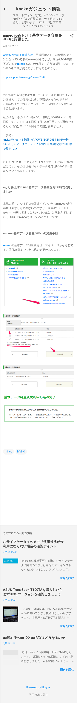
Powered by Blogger (38, 687)
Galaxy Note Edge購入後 (18, 55)
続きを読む (67, 578)
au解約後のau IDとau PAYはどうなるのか (34, 638)
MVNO (21, 451)
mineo (8, 451)
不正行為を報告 (38, 694)
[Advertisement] (38, 493)
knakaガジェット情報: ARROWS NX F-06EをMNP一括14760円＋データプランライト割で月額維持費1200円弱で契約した (38, 144)
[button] (72, 36)
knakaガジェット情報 (38, 9)
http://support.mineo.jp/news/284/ (24, 77)
